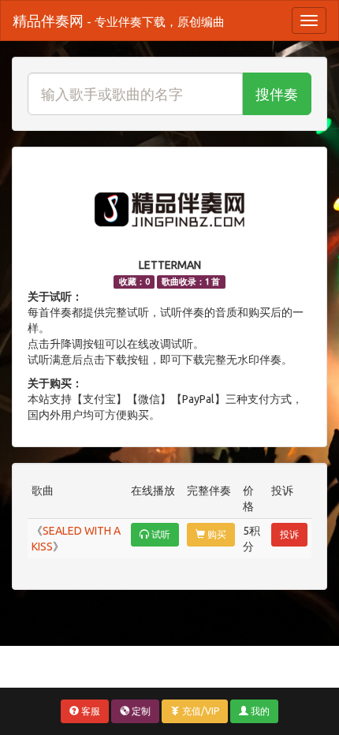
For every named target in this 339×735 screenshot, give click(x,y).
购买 (215, 534)
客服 (89, 711)
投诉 (289, 534)
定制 (140, 711)
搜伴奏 (276, 94)
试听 (159, 534)
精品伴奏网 (119, 20)
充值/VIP (199, 711)
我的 (259, 711)
